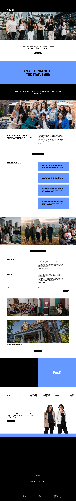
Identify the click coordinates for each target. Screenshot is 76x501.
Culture (39, 495)
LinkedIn (8, 491)
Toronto (23, 491)
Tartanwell (39, 496)
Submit (66, 290)
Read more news (38, 475)
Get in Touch (38, 53)
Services (39, 491)
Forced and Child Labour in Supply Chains (59, 497)
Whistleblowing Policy (56, 496)
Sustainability (55, 495)
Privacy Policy (55, 491)
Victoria (24, 495)
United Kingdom (24, 496)
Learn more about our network (38, 154)
